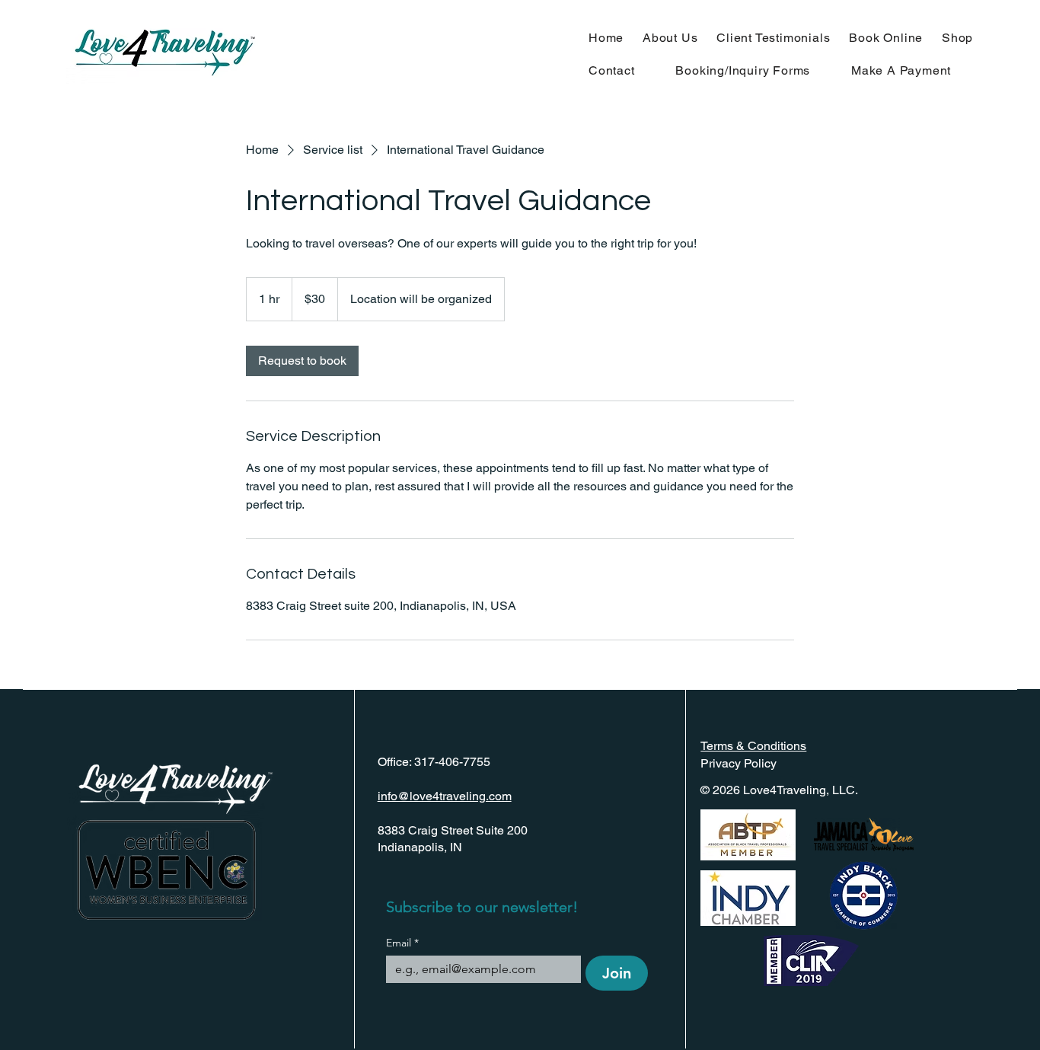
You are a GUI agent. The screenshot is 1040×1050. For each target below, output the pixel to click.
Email (402, 943)
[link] (302, 361)
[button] (756, 70)
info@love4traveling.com (445, 796)
